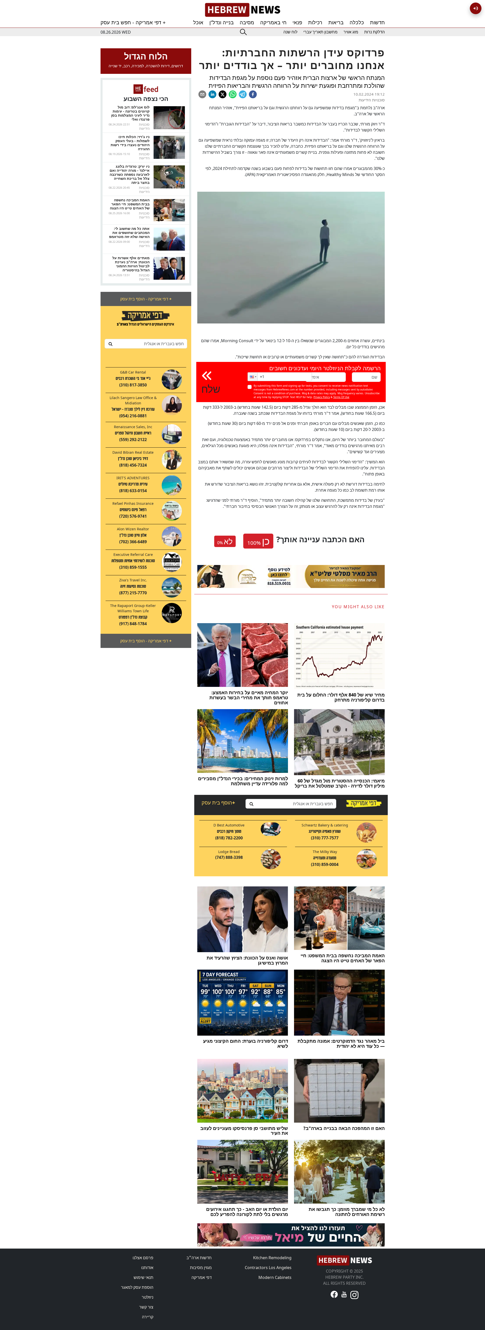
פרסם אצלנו (143, 1257)
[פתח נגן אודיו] (475, 8)
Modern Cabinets (275, 1277)
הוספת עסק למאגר (137, 1287)
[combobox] (146, 343)
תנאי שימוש (143, 1277)
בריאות (336, 22)
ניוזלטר (147, 1297)
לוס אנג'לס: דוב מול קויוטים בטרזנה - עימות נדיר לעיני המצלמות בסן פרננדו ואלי (130, 113)
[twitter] (223, 94)
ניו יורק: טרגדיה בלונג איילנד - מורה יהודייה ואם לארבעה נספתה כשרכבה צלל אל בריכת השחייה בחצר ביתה (130, 174)
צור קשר (146, 1307)
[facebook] (253, 94)
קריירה (147, 1317)
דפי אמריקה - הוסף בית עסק (146, 299)
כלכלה (357, 22)
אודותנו (147, 1267)
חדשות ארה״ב (199, 1257)
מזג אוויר (351, 32)
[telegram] (243, 94)
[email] (202, 94)
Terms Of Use (341, 397)
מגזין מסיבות (201, 1267)
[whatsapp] (233, 94)
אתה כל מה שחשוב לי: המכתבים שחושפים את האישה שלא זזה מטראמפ (129, 232)
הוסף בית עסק (218, 802)
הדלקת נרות (374, 32)
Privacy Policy (321, 397)
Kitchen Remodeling (272, 1257)
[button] (252, 377)
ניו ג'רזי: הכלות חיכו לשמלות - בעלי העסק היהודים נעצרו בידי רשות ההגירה (130, 142)
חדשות (377, 22)
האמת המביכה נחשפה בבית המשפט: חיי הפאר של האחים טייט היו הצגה (130, 204)
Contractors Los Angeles (268, 1267)
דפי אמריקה (201, 1277)
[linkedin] (212, 94)
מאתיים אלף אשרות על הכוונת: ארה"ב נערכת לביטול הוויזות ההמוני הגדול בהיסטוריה (131, 263)
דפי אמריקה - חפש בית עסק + (133, 22)
